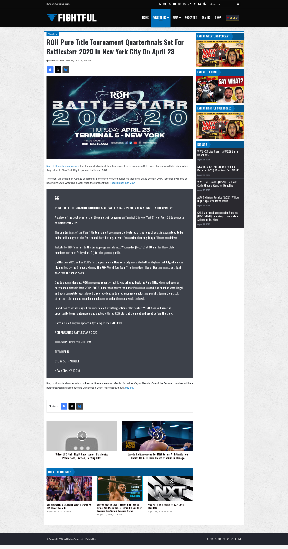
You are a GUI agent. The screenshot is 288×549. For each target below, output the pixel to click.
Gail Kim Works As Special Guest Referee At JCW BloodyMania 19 (68, 506)
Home (145, 17)
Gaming (206, 17)
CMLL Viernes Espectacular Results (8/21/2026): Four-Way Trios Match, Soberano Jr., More (218, 216)
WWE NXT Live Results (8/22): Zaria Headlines (166, 506)
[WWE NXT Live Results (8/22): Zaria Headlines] (170, 488)
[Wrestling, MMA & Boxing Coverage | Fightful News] (71, 17)
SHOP (218, 17)
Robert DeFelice (56, 61)
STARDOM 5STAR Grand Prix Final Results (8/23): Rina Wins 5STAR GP (218, 168)
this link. (129, 387)
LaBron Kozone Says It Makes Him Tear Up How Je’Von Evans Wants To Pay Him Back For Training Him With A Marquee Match (119, 508)
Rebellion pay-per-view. (122, 182)
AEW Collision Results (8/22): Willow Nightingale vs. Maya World (218, 199)
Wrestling (159, 17)
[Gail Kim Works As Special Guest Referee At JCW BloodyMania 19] (69, 488)
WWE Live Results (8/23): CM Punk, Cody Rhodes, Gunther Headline (217, 183)
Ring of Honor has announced (62, 166)
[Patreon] (233, 17)
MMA (175, 17)
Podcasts (191, 17)
